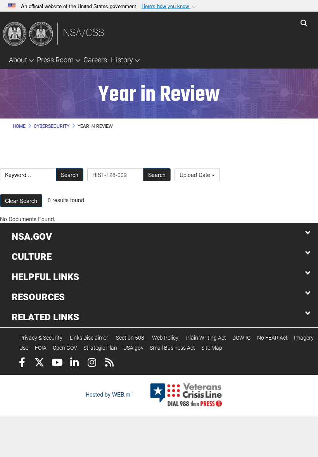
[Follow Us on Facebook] (22, 363)
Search (69, 175)
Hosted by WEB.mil (109, 394)
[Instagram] (92, 363)
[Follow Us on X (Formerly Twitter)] (39, 363)
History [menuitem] (122, 60)
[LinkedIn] (74, 363)
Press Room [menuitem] (55, 60)
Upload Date (196, 175)
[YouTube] (57, 363)
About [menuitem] (18, 60)
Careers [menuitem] (95, 60)
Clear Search (21, 200)
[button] (169, 6)
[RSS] (109, 363)
